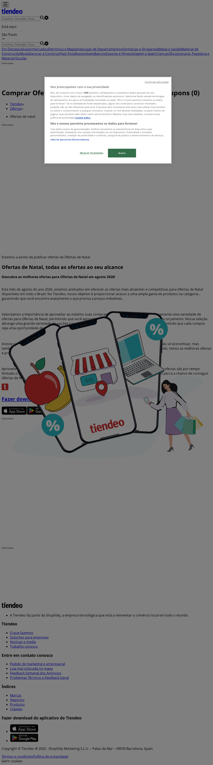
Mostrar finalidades (91, 152)
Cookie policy (82, 117)
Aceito (122, 153)
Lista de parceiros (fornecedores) (69, 139)
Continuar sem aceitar (157, 81)
